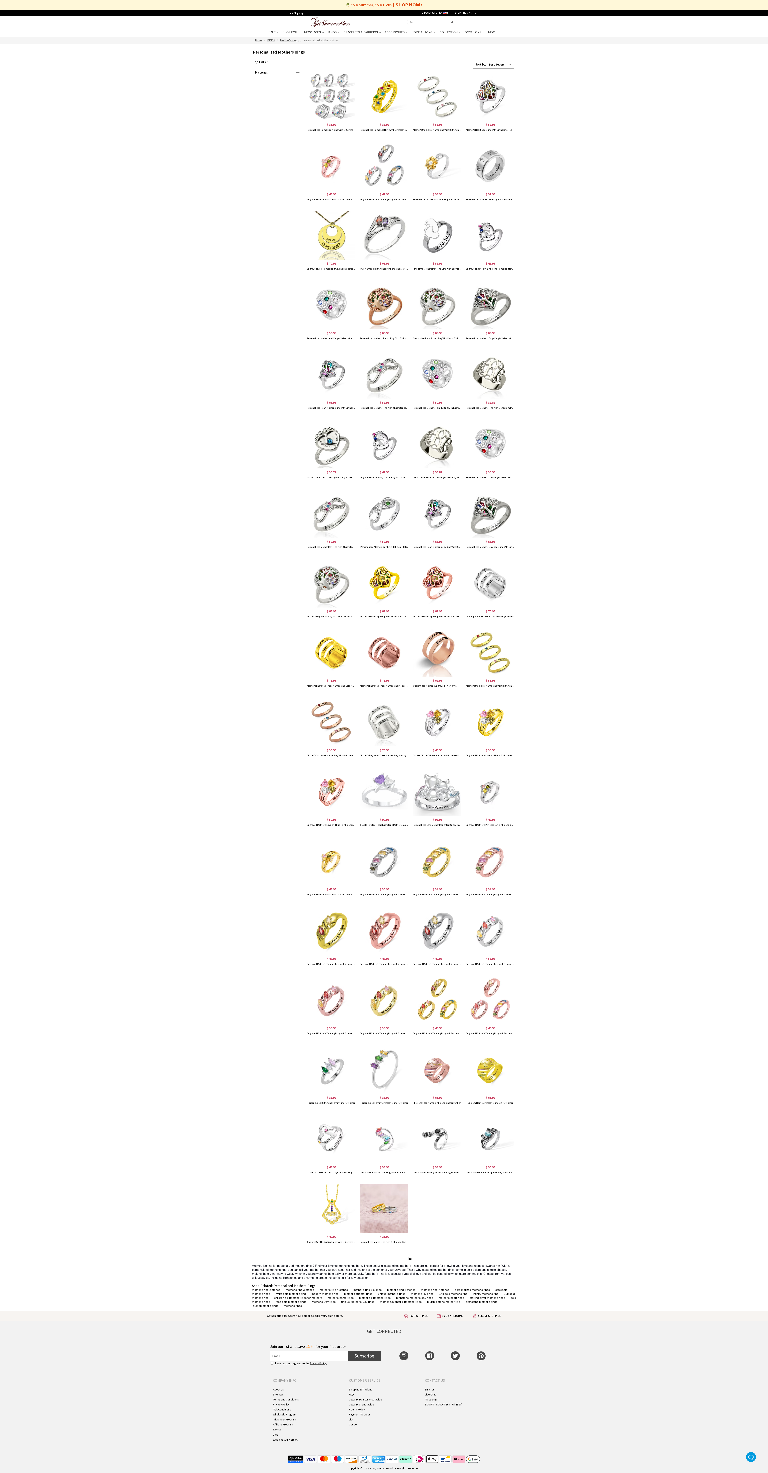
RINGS (333, 32)
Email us (430, 1389)
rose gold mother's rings (291, 1301)
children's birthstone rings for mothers (298, 1297)
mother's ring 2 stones (266, 1289)
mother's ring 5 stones (367, 1289)
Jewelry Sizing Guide (361, 1404)
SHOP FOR (291, 32)
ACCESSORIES (395, 32)
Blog (275, 1434)
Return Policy (357, 1409)
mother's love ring (422, 1293)
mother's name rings (341, 1297)
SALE (273, 32)
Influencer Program (284, 1419)
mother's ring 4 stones (334, 1289)
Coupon (353, 1424)
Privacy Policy (318, 1363)
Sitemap (278, 1394)
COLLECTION (449, 32)
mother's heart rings (451, 1297)
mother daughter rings (358, 1293)
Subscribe (364, 1356)
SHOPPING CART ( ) (466, 12)
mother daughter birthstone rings (401, 1301)
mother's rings (293, 1305)
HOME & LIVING (423, 32)
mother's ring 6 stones (401, 1289)
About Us (278, 1389)
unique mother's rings (391, 1293)
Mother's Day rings (324, 1301)
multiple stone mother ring (443, 1301)
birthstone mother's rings (481, 1301)
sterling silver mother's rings (487, 1297)
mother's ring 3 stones (300, 1289)
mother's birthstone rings (375, 1297)
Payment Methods (360, 1414)
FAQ (351, 1394)
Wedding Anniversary (285, 1439)
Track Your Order (432, 12)
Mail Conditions (282, 1409)
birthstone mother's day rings (414, 1297)
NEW (491, 32)
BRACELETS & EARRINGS (361, 32)
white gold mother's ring (291, 1293)
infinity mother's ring (485, 1293)
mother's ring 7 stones (435, 1289)
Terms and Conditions (286, 1399)
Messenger (432, 1399)
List (351, 1419)
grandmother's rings (265, 1305)
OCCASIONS (474, 32)
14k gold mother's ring (453, 1293)
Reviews (277, 1429)
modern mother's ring (325, 1293)
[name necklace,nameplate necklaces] (330, 21)
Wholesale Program (284, 1414)
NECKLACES (313, 32)
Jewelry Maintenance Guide (365, 1399)
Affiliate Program (283, 1424)
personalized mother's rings (472, 1289)
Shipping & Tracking (360, 1389)
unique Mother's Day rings (357, 1301)
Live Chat (430, 1394)
